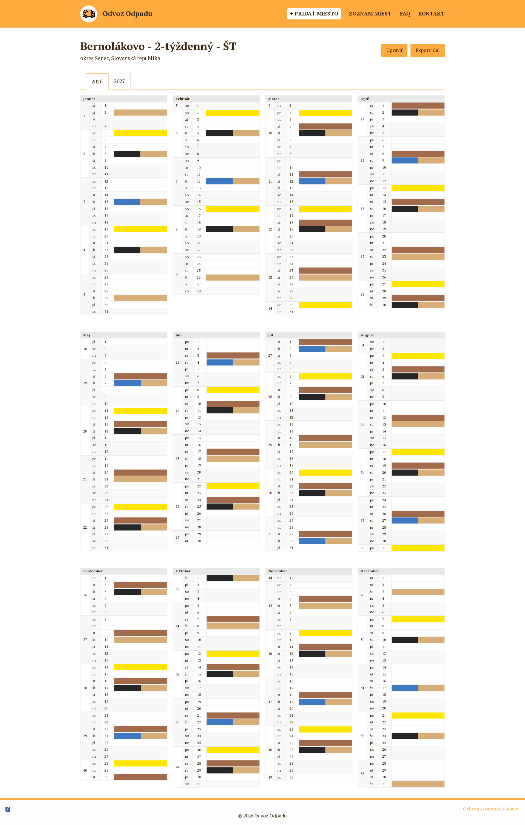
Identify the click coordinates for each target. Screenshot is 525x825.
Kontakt (431, 13)
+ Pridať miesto (314, 13)
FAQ (405, 13)
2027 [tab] (119, 81)
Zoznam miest (370, 13)
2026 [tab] (96, 81)
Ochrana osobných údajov (491, 809)
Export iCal (428, 50)
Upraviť (394, 50)
